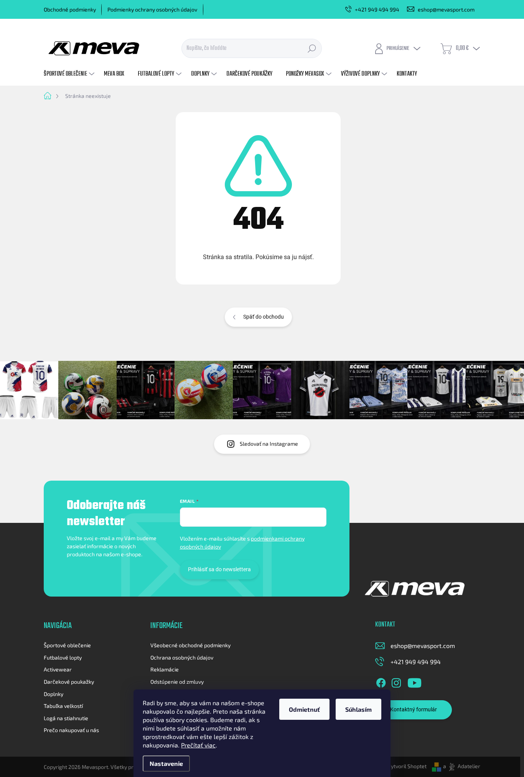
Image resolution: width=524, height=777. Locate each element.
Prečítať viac (198, 745)
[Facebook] (381, 681)
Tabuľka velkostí (63, 706)
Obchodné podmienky (70, 9)
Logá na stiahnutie (66, 718)
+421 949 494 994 (416, 661)
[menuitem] (70, 74)
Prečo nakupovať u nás (71, 730)
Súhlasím (358, 709)
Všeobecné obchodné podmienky (190, 645)
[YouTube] (414, 681)
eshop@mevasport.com (423, 645)
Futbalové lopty (63, 657)
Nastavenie (166, 763)
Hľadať (312, 48)
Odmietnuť (304, 709)
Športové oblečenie (67, 645)
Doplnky (53, 694)
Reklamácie (164, 669)
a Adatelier (461, 766)
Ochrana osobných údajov (181, 657)
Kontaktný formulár (413, 709)
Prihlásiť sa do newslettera (219, 569)
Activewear (58, 669)
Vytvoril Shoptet (407, 766)
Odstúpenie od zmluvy (177, 681)
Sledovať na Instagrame (269, 443)
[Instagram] (396, 681)
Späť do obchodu (263, 317)
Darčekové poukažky (69, 681)
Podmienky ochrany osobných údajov (152, 9)
